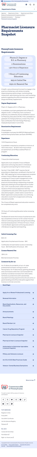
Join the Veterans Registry (8, 421)
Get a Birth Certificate (7, 418)
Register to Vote (5, 412)
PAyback (3, 424)
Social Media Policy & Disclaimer (14, 446)
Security (3, 446)
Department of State (9, 9)
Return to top (30, 380)
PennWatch (4, 434)
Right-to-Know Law (6, 437)
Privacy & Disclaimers (14, 444)
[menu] (34, 4)
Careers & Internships (7, 431)
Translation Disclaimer (25, 444)
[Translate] (26, 4)
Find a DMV (4, 415)
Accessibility (4, 444)
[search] (30, 4)
